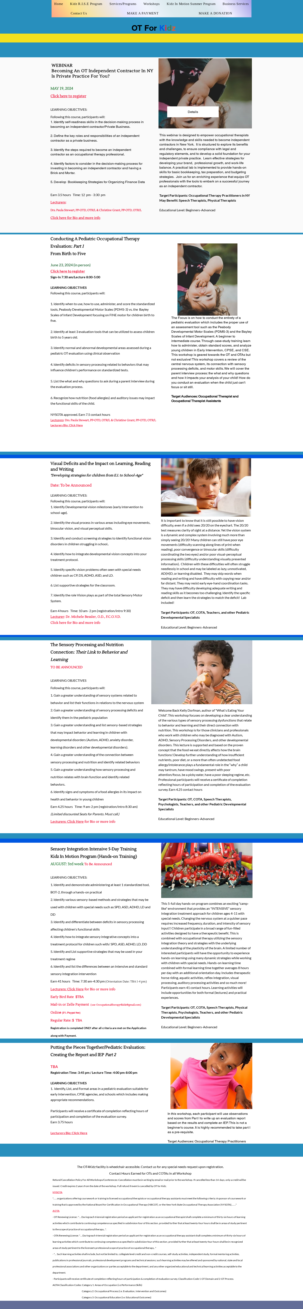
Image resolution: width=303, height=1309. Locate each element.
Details (193, 112)
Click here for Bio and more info (75, 218)
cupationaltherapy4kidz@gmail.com (120, 1004)
